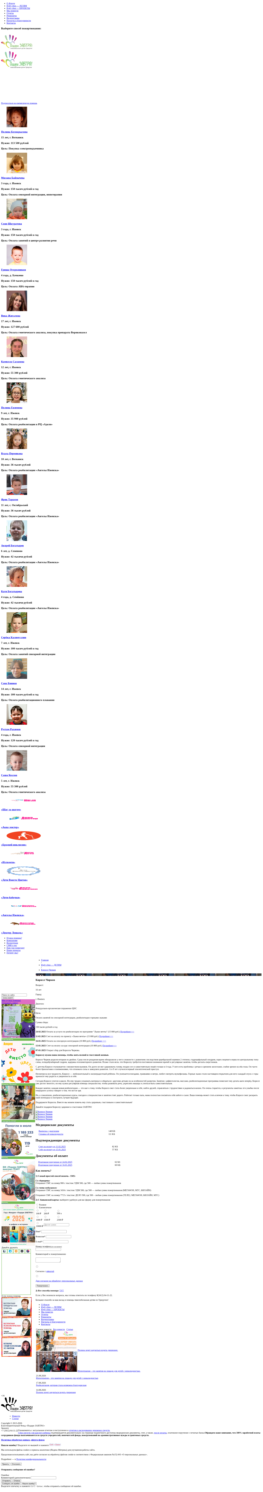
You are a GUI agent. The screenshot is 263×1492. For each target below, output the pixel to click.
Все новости (59, 1329)
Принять (5, 1464)
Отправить (6, 1481)
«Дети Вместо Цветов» (14, 879)
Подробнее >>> (99, 1041)
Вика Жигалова (10, 315)
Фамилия (40, 1236)
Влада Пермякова (12, 453)
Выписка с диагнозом (49, 1131)
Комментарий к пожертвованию (51, 1254)
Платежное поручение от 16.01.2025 (55, 1165)
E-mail (39, 1241)
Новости (16, 1416)
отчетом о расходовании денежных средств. (89, 1430)
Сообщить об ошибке (11, 1484)
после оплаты (160, 1433)
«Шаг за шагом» (11, 809)
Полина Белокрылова (14, 131)
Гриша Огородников (13, 269)
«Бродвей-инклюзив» (14, 844)
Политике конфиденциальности (31, 1459)
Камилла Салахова (12, 361)
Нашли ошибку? (28, 1484)
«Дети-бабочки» (10, 897)
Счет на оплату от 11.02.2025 (52, 1146)
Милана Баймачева (13, 177)
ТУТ (61, 1290)
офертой (50, 1271)
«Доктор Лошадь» (12, 932)
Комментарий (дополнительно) (15, 1478)
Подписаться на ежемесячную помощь (19, 103)
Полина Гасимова (11, 407)
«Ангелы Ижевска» (12, 915)
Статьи (69, 1329)
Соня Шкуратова (11, 223)
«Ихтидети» (8, 862)
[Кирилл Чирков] (44, 1111)
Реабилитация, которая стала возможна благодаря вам (61, 1385)
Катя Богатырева (11, 591)
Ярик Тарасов (9, 499)
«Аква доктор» (10, 827)
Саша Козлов (9, 775)
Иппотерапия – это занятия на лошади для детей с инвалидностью (67, 1378)
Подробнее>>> (127, 1032)
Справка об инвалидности (51, 1134)
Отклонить (16, 1464)
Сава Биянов (9, 683)
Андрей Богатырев (12, 545)
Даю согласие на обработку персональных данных (59, 1281)
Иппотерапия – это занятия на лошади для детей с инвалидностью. (109, 1371)
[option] (6, 75)
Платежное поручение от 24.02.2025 (55, 1162)
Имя (38, 1231)
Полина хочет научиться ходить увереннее (56, 1392)
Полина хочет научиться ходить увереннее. (98, 1350)
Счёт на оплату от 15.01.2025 (52, 1149)
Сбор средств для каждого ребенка (34, 1433)
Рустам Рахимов (11, 729)
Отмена (17, 1481)
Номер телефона (49, 1246)
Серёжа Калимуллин (13, 637)
